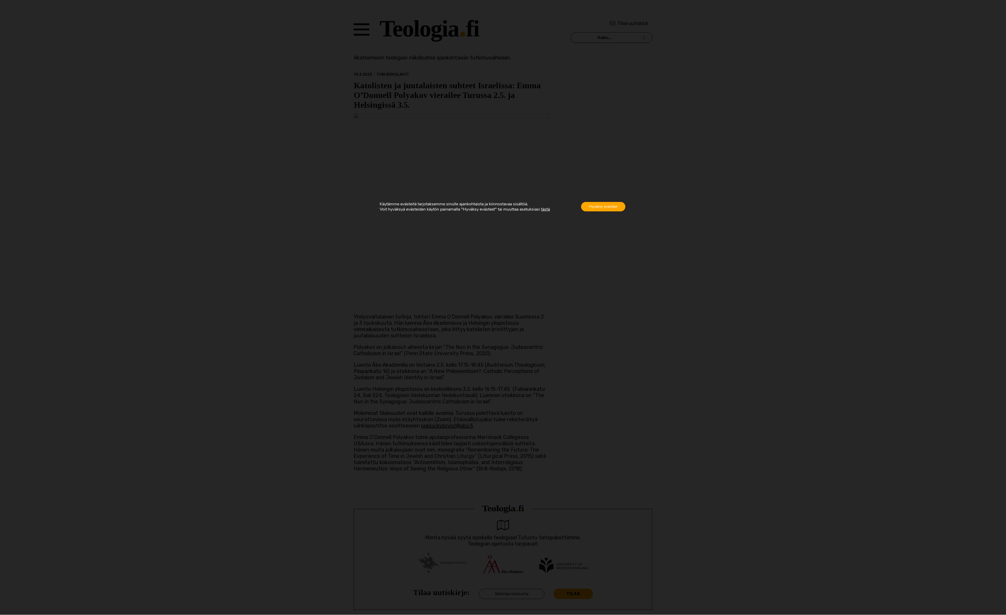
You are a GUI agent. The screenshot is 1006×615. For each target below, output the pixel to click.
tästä (545, 209)
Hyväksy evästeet (603, 206)
